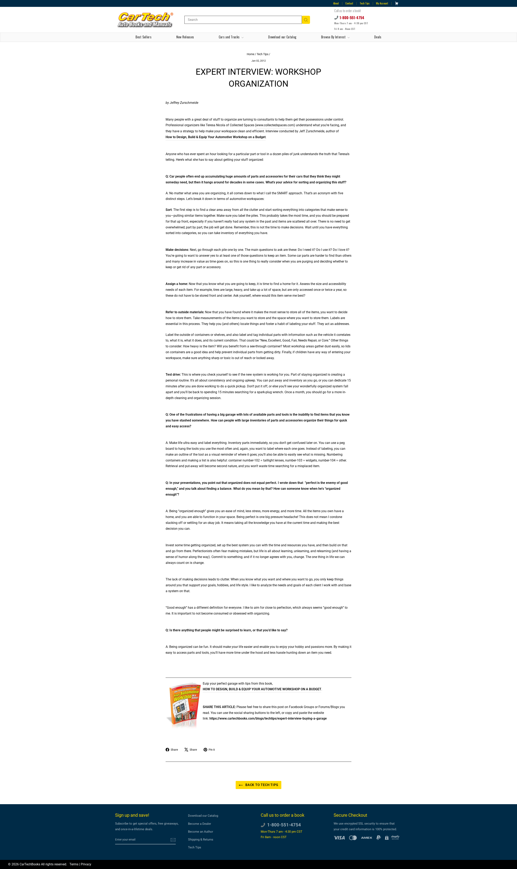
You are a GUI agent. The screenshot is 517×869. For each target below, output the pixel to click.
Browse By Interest (334, 37)
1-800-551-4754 (351, 17)
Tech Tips (365, 3)
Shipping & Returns (200, 839)
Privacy (86, 864)
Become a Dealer (199, 824)
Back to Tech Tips (261, 785)
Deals (377, 37)
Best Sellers (143, 37)
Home (250, 54)
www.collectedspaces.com (275, 125)
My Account (382, 3)
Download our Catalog (282, 37)
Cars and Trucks (230, 37)
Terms (73, 864)
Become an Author (200, 831)
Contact (349, 3)
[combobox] (243, 20)
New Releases (185, 37)
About (336, 3)
